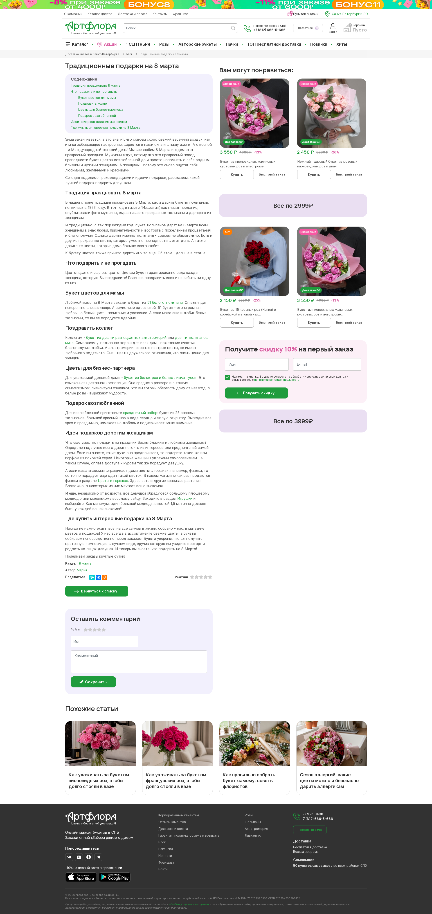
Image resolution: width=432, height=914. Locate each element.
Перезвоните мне (309, 829)
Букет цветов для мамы (97, 97)
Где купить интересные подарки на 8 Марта (105, 127)
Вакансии (165, 849)
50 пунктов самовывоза (313, 865)
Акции (110, 44)
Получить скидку (258, 393)
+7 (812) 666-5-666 (269, 30)
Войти (163, 869)
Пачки (232, 44)
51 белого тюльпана (165, 302)
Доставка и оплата (132, 14)
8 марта (85, 563)
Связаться (305, 28)
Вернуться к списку (99, 591)
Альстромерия (256, 829)
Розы (164, 44)
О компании (73, 14)
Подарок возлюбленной (97, 115)
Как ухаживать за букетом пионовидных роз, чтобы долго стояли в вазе (99, 780)
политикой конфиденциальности (276, 379)
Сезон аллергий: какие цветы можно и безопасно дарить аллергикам (329, 780)
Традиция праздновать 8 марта (95, 85)
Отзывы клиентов (172, 822)
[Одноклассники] (104, 577)
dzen (88, 857)
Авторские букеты (197, 44)
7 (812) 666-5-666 (318, 819)
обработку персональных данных (189, 904)
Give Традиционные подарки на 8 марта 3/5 (95, 630)
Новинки (318, 44)
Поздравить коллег (93, 103)
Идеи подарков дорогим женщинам (99, 122)
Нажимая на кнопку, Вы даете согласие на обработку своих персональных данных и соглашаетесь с (290, 378)
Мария (82, 570)
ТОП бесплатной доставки (274, 44)
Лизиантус (253, 835)
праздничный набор (140, 412)
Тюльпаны (253, 822)
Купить (237, 174)
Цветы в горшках (113, 480)
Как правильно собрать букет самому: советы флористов (249, 780)
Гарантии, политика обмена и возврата (188, 835)
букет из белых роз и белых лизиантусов (160, 377)
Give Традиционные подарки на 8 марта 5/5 (104, 630)
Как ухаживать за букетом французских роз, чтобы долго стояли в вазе (176, 780)
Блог (162, 842)
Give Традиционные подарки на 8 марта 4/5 (99, 630)
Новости (165, 856)
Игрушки (184, 498)
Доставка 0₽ (234, 142)
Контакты (160, 14)
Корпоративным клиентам (178, 815)
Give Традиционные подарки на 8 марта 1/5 (86, 630)
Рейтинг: (77, 629)
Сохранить (95, 682)
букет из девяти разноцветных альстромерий (126, 337)
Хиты (341, 44)
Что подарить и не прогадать (94, 91)
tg (98, 857)
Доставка (302, 841)
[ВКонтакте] (98, 577)
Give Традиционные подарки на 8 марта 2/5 (90, 630)
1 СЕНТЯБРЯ (138, 44)
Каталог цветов (100, 14)
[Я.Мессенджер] (92, 577)
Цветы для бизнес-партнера (100, 109)
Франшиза (181, 14)
